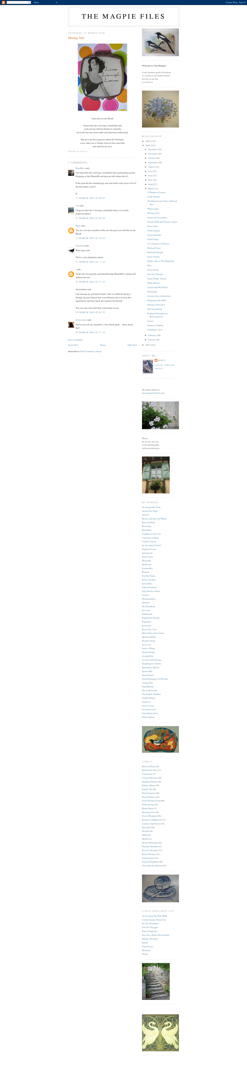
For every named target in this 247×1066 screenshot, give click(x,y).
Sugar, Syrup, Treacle (156, 278)
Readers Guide (148, 640)
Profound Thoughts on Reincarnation (157, 315)
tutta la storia (148, 705)
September (153, 162)
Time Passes (147, 946)
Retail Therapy (149, 854)
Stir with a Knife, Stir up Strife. (156, 934)
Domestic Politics (150, 781)
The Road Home (154, 309)
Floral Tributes (148, 796)
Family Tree (147, 789)
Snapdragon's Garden (151, 663)
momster (146, 602)
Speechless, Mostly (150, 667)
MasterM (146, 827)
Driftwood (146, 564)
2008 (148, 145)
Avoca (150, 320)
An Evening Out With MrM (154, 915)
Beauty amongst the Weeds (154, 518)
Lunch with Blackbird (157, 287)
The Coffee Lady (149, 690)
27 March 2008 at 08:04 (91, 218)
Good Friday (153, 239)
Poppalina (146, 621)
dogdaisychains (149, 549)
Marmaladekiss (149, 598)
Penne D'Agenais (149, 931)
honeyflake (147, 583)
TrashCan (146, 701)
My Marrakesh (148, 606)
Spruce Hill (147, 671)
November (153, 153)
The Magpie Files (124, 16)
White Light (152, 208)
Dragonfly (146, 560)
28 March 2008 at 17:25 (91, 281)
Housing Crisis (148, 812)
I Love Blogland (149, 815)
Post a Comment (75, 339)
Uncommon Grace (150, 713)
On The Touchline (150, 923)
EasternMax (147, 568)
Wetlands (146, 950)
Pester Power (153, 269)
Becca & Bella (148, 522)
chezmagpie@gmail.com (153, 392)
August (151, 166)
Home (103, 344)
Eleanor (145, 571)
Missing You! (76, 38)
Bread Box (147, 529)
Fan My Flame (148, 575)
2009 (148, 141)
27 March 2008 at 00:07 (91, 197)
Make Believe (153, 282)
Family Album (148, 785)
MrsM (145, 838)
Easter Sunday (153, 230)
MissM (145, 831)
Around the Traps (150, 510)
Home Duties (148, 808)
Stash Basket (148, 675)
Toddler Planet (148, 697)
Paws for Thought (155, 274)
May (150, 179)
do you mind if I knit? (152, 545)
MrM (144, 834)
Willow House (148, 717)
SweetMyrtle (148, 686)
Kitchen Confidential (151, 819)
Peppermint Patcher (151, 617)
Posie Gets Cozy (149, 629)
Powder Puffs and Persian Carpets (162, 221)
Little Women (153, 196)
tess (77, 205)
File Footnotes (148, 793)
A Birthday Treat (154, 329)
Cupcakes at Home (150, 537)
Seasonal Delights (150, 861)
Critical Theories (149, 777)
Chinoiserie (147, 773)
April (150, 184)
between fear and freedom (159, 295)
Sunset (145, 942)
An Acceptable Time (151, 507)
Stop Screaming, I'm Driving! (155, 678)
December (153, 149)
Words (145, 953)
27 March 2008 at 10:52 (91, 238)
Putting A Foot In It (156, 304)
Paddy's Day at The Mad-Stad (160, 261)
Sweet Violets (153, 256)
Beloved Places (149, 766)
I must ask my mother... (157, 217)
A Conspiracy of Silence (158, 243)
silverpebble (147, 655)
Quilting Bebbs (149, 636)
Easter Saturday (154, 234)
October (152, 158)
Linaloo (145, 594)
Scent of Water (148, 648)
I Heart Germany (149, 587)
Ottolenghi (152, 291)
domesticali (147, 552)
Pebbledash (147, 614)
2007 (148, 344)
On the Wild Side (150, 842)
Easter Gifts (152, 226)
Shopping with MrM (156, 300)
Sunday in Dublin (155, 325)
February (152, 335)
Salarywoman (148, 857)
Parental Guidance (150, 846)
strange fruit (147, 682)
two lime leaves (149, 709)
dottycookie (81, 319)
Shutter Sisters (148, 652)
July (150, 171)
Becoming (146, 526)
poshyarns (146, 625)
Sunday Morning (149, 938)
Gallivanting (148, 804)
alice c (162, 360)
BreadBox (80, 168)
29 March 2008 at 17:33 (91, 332)
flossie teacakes (149, 579)
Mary (78, 225)
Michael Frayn (154, 247)
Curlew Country (149, 541)
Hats (149, 265)
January (152, 339)
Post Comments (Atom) (90, 351)
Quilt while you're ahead (153, 632)
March (151, 188)
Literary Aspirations (151, 823)
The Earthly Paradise (151, 694)
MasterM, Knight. (155, 252)
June (150, 175)
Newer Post (73, 344)
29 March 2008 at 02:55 (91, 312)
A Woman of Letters (156, 192)
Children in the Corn (151, 533)
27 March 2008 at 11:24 (91, 261)
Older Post (132, 344)
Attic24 (145, 514)
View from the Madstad (152, 865)
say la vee (146, 644)
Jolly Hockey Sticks (151, 591)
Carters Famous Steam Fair (154, 919)
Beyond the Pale (149, 770)
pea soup (146, 610)
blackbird (80, 245)
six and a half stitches (151, 659)
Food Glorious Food (151, 800)
